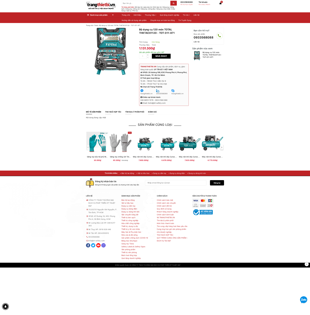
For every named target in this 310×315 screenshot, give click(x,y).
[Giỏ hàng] (220, 3)
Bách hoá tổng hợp (129, 255)
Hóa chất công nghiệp (130, 223)
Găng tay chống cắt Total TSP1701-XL (125, 157)
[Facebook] (88, 245)
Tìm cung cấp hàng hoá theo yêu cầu (172, 226)
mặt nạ (128, 11)
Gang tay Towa (127, 244)
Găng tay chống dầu (148, 9)
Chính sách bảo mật (165, 200)
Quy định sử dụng (164, 209)
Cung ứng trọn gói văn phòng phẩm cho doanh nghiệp (171, 230)
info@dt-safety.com (96, 241)
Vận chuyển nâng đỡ (129, 215)
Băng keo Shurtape (129, 241)
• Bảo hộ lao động (127, 173)
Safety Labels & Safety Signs (133, 247)
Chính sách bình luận (165, 215)
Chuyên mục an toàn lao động (162, 20)
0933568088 (186, 2)
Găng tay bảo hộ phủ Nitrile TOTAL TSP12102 (105, 157)
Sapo (193, 265)
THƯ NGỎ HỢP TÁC (165, 235)
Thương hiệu (150, 15)
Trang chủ (126, 15)
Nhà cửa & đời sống (129, 235)
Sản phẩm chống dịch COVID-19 (134, 238)
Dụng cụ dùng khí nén (130, 212)
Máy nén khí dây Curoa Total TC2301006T (150, 157)
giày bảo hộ (148, 7)
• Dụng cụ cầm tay (159, 173)
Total (154, 45)
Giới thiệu (137, 15)
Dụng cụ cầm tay (128, 206)
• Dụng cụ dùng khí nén (196, 173)
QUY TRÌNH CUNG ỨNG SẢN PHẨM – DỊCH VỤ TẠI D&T (172, 239)
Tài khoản (203, 2)
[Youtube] (98, 245)
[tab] (93, 111)
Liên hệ (196, 15)
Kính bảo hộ (157, 7)
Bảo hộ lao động (128, 200)
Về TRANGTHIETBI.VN (166, 217)
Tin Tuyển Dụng (184, 20)
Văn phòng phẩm (128, 249)
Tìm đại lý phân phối (165, 220)
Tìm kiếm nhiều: (111, 173)
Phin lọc (135, 11)
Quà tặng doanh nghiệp (169, 15)
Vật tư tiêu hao (127, 203)
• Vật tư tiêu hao (142, 173)
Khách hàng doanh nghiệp (167, 212)
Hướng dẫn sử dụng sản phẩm (134, 20)
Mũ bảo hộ (138, 7)
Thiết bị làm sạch (128, 217)
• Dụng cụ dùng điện (177, 173)
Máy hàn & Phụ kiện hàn (131, 232)
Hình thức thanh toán (165, 223)
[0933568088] (219, 36)
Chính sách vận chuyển (166, 203)
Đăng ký (217, 183)
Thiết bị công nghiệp (129, 220)
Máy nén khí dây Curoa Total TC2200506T (173, 157)
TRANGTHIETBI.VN (148, 66)
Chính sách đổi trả (164, 206)
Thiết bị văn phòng (129, 252)
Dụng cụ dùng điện (129, 209)
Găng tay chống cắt (133, 9)
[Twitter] (93, 245)
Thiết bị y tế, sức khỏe (130, 229)
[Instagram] (103, 245)
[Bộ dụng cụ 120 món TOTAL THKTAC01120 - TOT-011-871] (196, 55)
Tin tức (186, 15)
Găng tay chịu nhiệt (163, 9)
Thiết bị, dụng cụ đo (129, 226)
